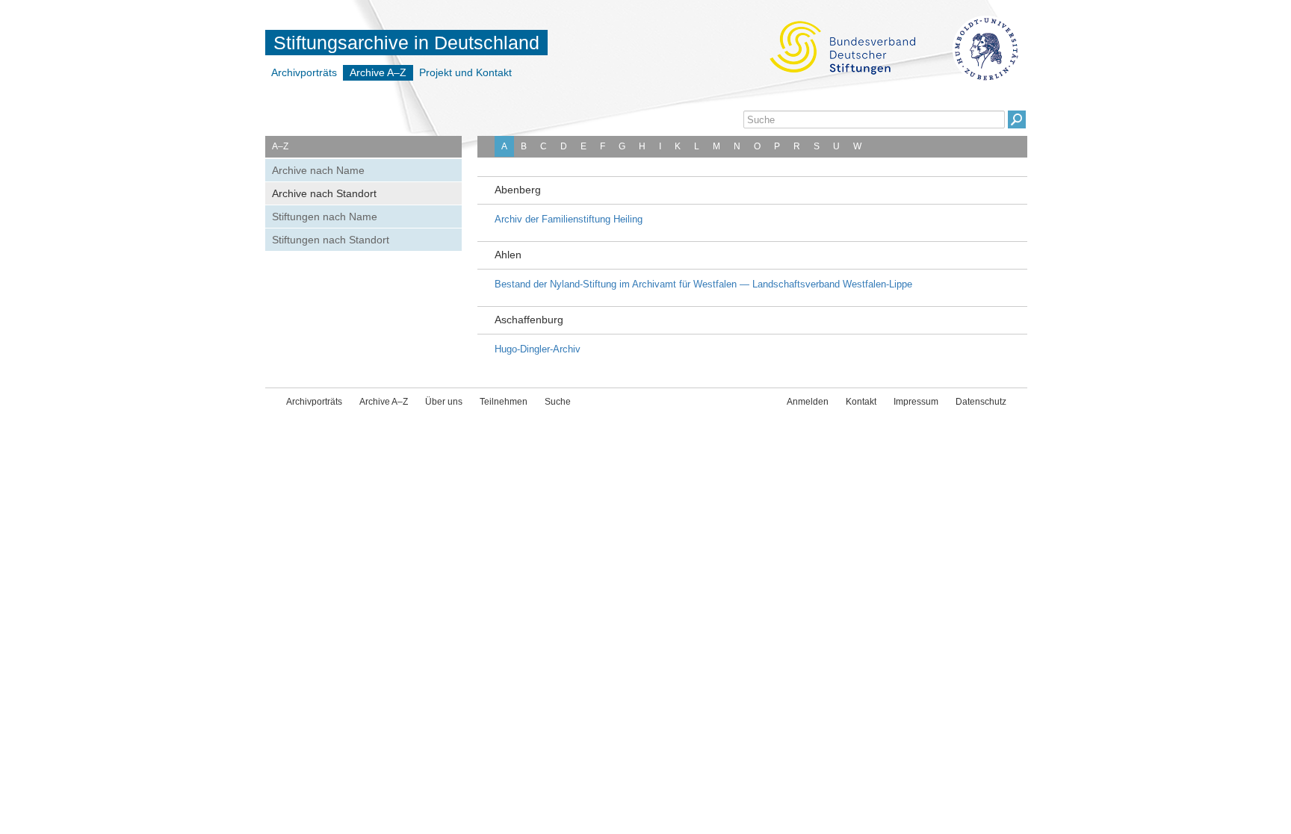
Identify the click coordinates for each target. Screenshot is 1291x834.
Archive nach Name (318, 170)
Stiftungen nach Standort (330, 240)
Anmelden (808, 401)
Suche (558, 401)
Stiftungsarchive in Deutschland (406, 42)
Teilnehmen (503, 401)
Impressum (916, 401)
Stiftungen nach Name (324, 216)
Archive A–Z (378, 72)
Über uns (443, 401)
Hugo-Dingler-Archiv (538, 349)
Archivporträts (304, 72)
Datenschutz (981, 401)
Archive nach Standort (324, 193)
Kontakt (861, 401)
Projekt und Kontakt (465, 72)
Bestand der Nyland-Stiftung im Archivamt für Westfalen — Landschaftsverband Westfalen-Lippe (703, 284)
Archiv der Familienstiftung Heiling (569, 219)
